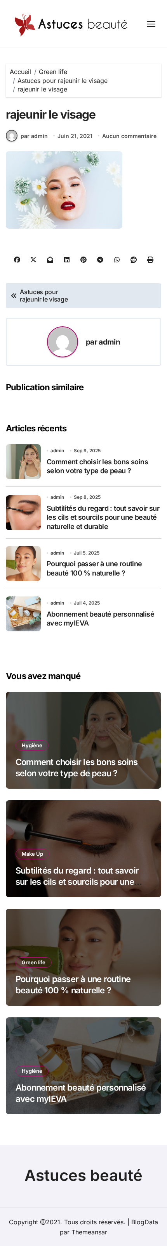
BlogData (144, 1222)
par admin (34, 136)
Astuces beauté (83, 1175)
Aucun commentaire (129, 136)
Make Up (32, 854)
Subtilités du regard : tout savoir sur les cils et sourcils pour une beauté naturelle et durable (103, 517)
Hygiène (32, 745)
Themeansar (89, 1232)
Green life (33, 962)
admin (109, 341)
